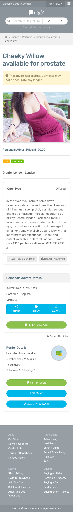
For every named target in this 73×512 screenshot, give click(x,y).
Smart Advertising (55, 452)
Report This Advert (54, 259)
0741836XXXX (41, 403)
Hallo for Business (19, 478)
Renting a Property (55, 478)
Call (38, 403)
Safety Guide (51, 447)
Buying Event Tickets (56, 491)
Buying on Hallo (53, 473)
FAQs (47, 461)
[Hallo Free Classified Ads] (36, 12)
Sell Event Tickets (19, 487)
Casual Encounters (46, 37)
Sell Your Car (15, 482)
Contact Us (15, 448)
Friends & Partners (21, 37)
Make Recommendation (22, 259)
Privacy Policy (16, 457)
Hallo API (49, 457)
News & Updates (18, 443)
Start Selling (15, 473)
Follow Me (36, 393)
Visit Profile (37, 382)
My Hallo (55, 3)
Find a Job (50, 487)
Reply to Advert (38, 324)
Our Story (14, 439)
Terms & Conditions (20, 453)
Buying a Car (51, 482)
